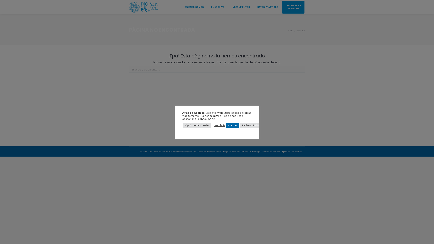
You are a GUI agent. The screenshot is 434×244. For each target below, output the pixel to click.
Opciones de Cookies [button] (197, 125)
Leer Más (219, 125)
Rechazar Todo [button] (250, 125)
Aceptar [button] (232, 125)
